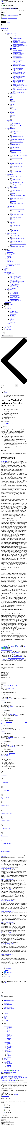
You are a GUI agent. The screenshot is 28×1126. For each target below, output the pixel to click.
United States (7, 1042)
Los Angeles (9, 1046)
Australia (6, 1050)
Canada (5, 1059)
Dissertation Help (8, 1007)
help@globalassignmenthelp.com (8, 1072)
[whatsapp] (4, 648)
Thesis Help (6, 1003)
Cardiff (8, 1031)
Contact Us (13, 1078)
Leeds (8, 1040)
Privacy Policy (10, 1077)
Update (2, 1123)
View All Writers (5, 755)
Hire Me (3, 700)
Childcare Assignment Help (19, 80)
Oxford (8, 1039)
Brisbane (9, 1057)
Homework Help (8, 1004)
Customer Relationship (18, 84)
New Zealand (7, 1062)
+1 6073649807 (6, 1070)
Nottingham (9, 1035)
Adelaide (9, 1055)
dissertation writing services (15, 659)
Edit (5, 982)
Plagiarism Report (8, 688)
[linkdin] (6, 648)
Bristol (8, 1030)
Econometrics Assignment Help (20, 85)
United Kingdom (8, 1026)
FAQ (5, 1019)
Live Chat (7, 976)
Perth (8, 1054)
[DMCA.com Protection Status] (8, 1080)
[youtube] (1, 1074)
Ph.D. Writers (12, 685)
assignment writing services (14, 658)
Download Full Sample (6, 650)
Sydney (8, 1053)
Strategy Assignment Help (19, 72)
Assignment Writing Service (19, 42)
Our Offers (6, 1020)
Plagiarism (8, 968)
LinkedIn (19, 646)
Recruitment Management (19, 65)
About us (6, 1013)
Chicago (9, 1048)
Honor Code (24, 1077)
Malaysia (6, 1058)
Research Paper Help (9, 1000)
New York (9, 1043)
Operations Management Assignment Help (18, 58)
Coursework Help (8, 1005)
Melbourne (9, 1051)
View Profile (10, 698)
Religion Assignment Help (19, 66)
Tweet (24, 646)
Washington (9, 1044)
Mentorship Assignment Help (19, 53)
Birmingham (9, 1036)
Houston (9, 1047)
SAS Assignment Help (18, 68)
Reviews (6, 1014)
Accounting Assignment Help (20, 45)
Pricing (7, 970)
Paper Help (6, 1001)
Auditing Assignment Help (19, 76)
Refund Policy (4, 1076)
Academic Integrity (5, 1078)
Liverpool (9, 1038)
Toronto (8, 1061)
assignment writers (17, 656)
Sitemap (19, 1078)
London (8, 1034)
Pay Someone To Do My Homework (18, 155)
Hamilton (9, 1066)
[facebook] (2, 648)
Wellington (9, 1063)
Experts (5, 1016)
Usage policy (17, 1077)
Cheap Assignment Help (18, 41)
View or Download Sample (7, 868)
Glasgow (9, 1032)
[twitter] (9, 648)
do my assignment (15, 652)
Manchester (9, 1028)
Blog (5, 1017)
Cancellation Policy (12, 1076)
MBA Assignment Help (18, 92)
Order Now (3, 683)
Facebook (5, 646)
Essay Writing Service (9, 1008)
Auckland (9, 1065)
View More (3, 856)
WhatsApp (12, 646)
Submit (2, 12)
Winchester (9, 1027)
